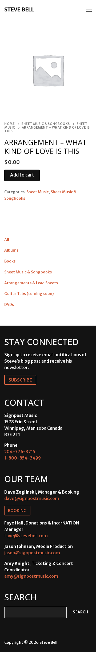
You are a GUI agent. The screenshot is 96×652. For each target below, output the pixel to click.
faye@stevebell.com (26, 535)
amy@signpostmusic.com (31, 576)
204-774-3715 (19, 451)
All (6, 239)
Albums (11, 250)
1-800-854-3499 (22, 458)
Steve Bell (19, 9)
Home (9, 124)
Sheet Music (37, 192)
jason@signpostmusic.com (32, 552)
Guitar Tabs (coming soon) (29, 293)
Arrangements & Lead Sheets (31, 283)
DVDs (9, 304)
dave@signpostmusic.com (31, 498)
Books (9, 261)
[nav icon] (89, 9)
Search (80, 612)
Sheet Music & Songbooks (45, 124)
